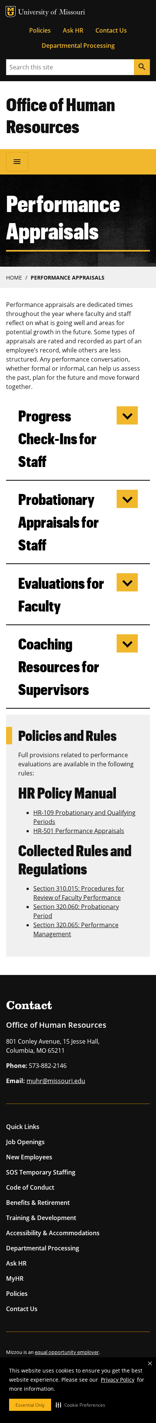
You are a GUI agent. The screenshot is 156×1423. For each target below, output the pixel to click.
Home (14, 277)
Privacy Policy (117, 1379)
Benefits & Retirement (38, 1202)
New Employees (29, 1157)
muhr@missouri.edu (56, 1081)
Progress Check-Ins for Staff (57, 438)
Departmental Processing (78, 45)
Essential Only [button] (30, 1405)
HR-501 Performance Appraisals (78, 831)
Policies (40, 30)
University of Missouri (51, 13)
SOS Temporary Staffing (40, 1172)
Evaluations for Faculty (61, 594)
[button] (80, 1405)
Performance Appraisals (68, 277)
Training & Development (41, 1218)
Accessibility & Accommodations (53, 1233)
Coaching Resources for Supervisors (58, 666)
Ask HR (73, 30)
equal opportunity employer (67, 1352)
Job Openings (25, 1142)
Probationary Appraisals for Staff (58, 521)
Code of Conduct (30, 1187)
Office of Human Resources (60, 115)
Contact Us (111, 30)
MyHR (14, 1278)
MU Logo (11, 11)
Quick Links (22, 1127)
